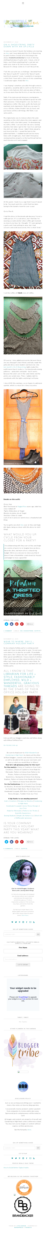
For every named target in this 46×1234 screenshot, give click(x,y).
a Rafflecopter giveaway (23, 818)
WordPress (18, 1227)
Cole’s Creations (10, 801)
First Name (23, 947)
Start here (25, 915)
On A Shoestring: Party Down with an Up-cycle (19, 46)
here (29, 1130)
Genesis (28, 1227)
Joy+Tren (23, 808)
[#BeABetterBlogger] (23, 1091)
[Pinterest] (20, 922)
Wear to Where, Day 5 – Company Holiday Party (19, 643)
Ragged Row (22, 506)
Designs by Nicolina (25, 801)
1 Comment (8, 630)
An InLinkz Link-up (11, 745)
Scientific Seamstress (23, 813)
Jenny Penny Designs (31, 806)
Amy (7, 53)
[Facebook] (27, 922)
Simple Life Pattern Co (25, 815)
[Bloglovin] (12, 922)
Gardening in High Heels (23, 21)
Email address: (23, 955)
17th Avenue (21, 1225)
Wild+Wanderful (31, 753)
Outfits (37, 630)
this (27, 80)
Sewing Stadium (9, 815)
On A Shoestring (26, 630)
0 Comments (8, 848)
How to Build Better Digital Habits (16, 1168)
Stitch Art (38, 815)
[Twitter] (16, 922)
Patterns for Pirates (30, 811)
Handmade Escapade (13, 806)
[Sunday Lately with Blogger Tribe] (23, 1069)
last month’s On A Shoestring (15, 367)
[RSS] (34, 922)
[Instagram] (23, 922)
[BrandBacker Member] (23, 1217)
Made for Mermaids (14, 811)
